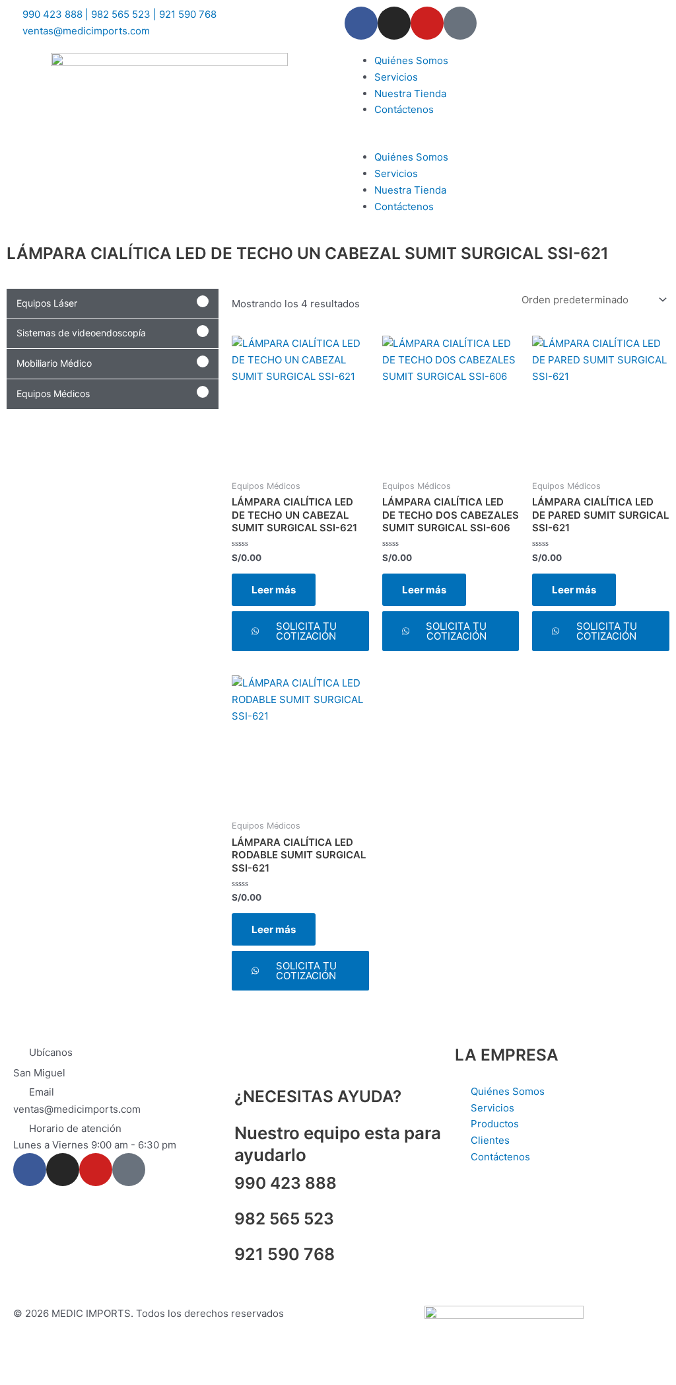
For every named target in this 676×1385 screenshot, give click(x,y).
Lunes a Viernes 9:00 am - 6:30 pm (94, 1145)
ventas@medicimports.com (77, 1109)
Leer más (274, 589)
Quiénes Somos (411, 60)
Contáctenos (404, 109)
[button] (507, 141)
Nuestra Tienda (410, 93)
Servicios (396, 77)
